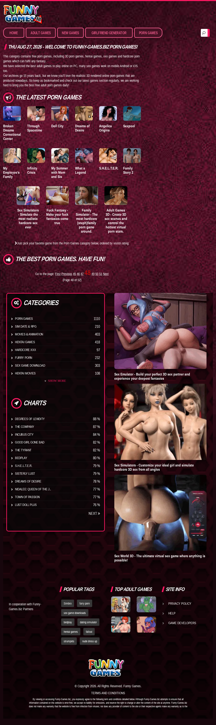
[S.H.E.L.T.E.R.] (108, 155)
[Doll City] (60, 113)
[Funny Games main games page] (147, 668)
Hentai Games (25, 342)
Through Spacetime (34, 128)
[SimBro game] (120, 604)
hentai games (71, 631)
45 (74, 274)
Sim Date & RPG (25, 326)
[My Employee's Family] (12, 155)
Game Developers (182, 623)
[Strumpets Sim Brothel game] (146, 624)
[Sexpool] (132, 113)
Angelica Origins (105, 128)
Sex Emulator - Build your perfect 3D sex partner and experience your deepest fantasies (152, 376)
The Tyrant (23, 450)
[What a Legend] (84, 155)
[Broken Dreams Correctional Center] (12, 113)
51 (100, 274)
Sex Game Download (30, 365)
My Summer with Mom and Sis (59, 172)
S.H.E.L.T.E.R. (108, 168)
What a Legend (80, 170)
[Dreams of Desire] (84, 113)
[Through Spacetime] (36, 113)
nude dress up (89, 641)
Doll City (57, 126)
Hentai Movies (25, 373)
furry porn (85, 603)
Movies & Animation (29, 334)
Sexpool (129, 126)
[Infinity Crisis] (36, 155)
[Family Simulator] (86, 195)
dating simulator (88, 622)
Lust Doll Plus (25, 505)
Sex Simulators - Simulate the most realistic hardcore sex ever (28, 218)
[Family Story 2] (132, 155)
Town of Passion (27, 497)
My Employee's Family (11, 172)
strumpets (69, 641)
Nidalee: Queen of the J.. (33, 489)
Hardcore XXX (25, 350)
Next (106, 274)
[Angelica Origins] (108, 113)
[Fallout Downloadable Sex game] (120, 624)
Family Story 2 (128, 170)
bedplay (68, 622)
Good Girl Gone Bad (29, 442)
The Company (24, 426)
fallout (89, 631)
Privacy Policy (179, 603)
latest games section (95, 80)
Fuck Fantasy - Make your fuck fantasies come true (57, 216)
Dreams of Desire (82, 128)
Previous (66, 274)
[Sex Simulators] (28, 195)
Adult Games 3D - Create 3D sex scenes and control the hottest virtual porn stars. (116, 220)
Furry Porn (23, 357)
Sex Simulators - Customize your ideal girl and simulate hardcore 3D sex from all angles (154, 467)
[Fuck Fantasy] (57, 195)
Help (172, 613)
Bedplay (21, 458)
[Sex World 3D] (160, 513)
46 (78, 274)
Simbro (68, 603)
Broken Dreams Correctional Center (12, 132)
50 (96, 274)
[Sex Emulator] (160, 331)
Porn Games (24, 318)
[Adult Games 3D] (115, 195)
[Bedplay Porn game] (146, 604)
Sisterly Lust (25, 473)
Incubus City (24, 434)
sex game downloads (75, 613)
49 (93, 274)
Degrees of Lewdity (30, 419)
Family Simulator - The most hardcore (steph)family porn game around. (87, 220)
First (58, 274)
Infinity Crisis (32, 170)
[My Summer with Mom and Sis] (60, 155)
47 (82, 274)
